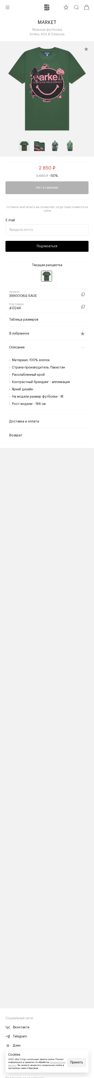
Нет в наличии (47, 187)
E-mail (10, 220)
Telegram (20, 1036)
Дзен (17, 1045)
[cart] (86, 7)
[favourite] (66, 7)
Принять (76, 1062)
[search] (76, 7)
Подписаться (47, 246)
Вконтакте (21, 1027)
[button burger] (7, 7)
